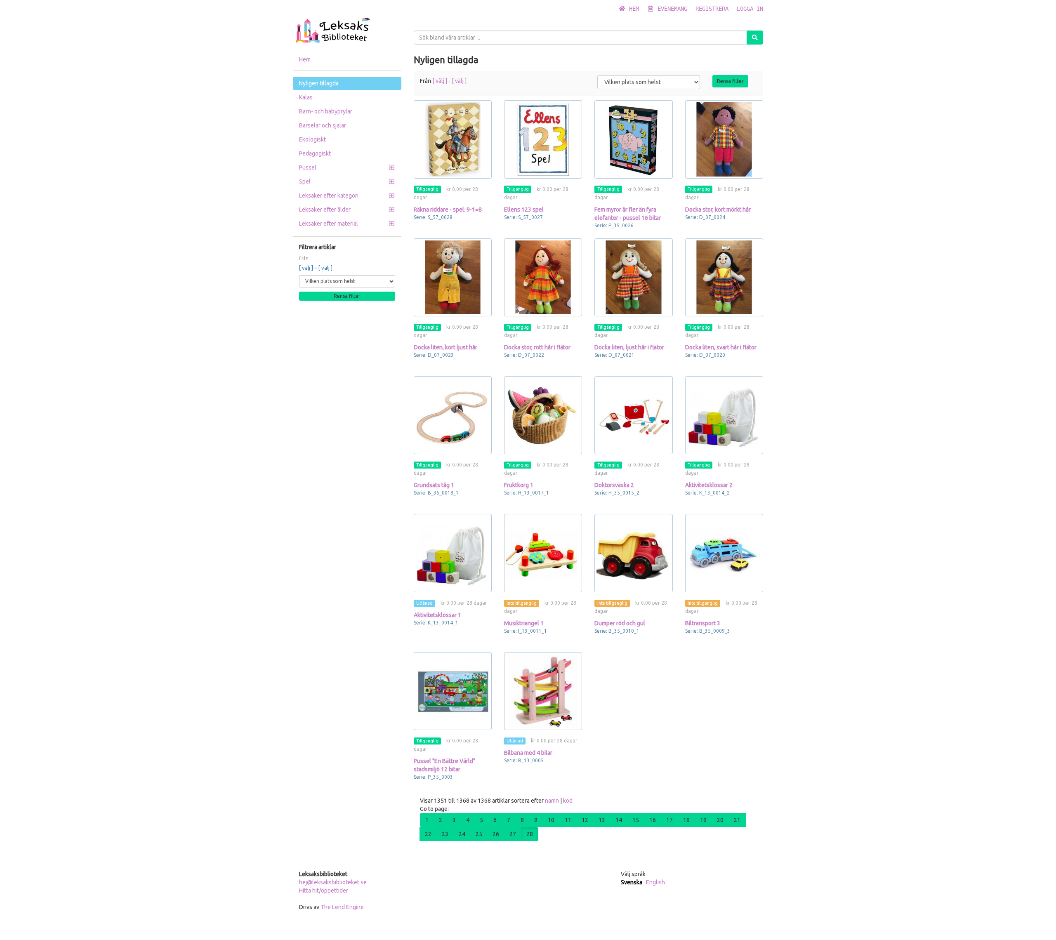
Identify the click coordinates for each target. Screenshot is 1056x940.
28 (529, 834)
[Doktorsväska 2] (633, 415)
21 (737, 820)
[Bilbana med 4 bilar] (543, 691)
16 (652, 820)
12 (585, 820)
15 (635, 820)
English (655, 882)
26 (496, 834)
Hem (632, 8)
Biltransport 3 (702, 623)
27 (512, 834)
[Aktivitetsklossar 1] (453, 553)
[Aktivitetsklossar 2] (724, 415)
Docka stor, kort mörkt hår (718, 209)
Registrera (711, 8)
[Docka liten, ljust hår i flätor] (633, 277)
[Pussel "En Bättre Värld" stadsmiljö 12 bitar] (453, 691)
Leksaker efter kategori (328, 195)
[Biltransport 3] (724, 553)
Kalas (306, 97)
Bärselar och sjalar (322, 125)
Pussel (307, 167)
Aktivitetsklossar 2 (709, 485)
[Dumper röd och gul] (633, 553)
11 (568, 820)
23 (445, 834)
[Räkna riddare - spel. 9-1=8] (453, 139)
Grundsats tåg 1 (434, 485)
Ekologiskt (312, 139)
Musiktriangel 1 (524, 623)
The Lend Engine (342, 907)
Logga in (750, 8)
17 (669, 820)
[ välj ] (306, 268)
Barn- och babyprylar (325, 111)
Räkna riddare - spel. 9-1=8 (448, 209)
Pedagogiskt (315, 153)
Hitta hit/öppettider (323, 890)
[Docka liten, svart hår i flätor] (724, 277)
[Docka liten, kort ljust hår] (453, 277)
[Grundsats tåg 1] (453, 415)
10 (551, 820)
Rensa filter (347, 296)
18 (686, 820)
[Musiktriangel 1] (543, 553)
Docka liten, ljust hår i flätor (629, 347)
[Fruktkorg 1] (543, 415)
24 (462, 834)
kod (568, 800)
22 (428, 834)
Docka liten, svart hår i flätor (721, 347)
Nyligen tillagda (319, 83)
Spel (305, 181)
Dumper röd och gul (619, 623)
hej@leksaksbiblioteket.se (333, 882)
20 (720, 820)
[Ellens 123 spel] (543, 139)
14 (618, 820)
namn (552, 800)
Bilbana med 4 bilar (528, 752)
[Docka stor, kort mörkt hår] (724, 139)
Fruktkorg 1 (518, 485)
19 (703, 820)
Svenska (631, 882)
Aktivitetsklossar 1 (437, 615)
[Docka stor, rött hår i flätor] (543, 277)
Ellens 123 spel (524, 209)
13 (602, 820)
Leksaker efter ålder (325, 209)
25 (479, 834)
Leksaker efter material (328, 223)
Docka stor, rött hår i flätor (537, 347)
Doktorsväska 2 (614, 485)
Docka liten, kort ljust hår (445, 347)
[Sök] (755, 38)
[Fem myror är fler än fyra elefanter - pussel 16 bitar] (633, 139)
